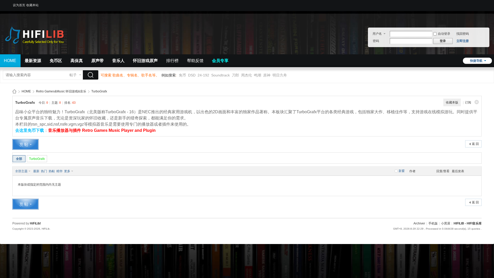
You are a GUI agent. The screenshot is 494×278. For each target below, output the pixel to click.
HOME (26, 91)
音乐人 (118, 60)
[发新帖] (25, 144)
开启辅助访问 (480, 3)
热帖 (52, 171)
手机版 (433, 223)
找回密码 (462, 34)
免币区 (56, 60)
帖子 (73, 75)
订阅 (468, 102)
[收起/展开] (476, 102)
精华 (59, 171)
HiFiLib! (35, 223)
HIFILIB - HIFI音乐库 (14, 91)
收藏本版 (452, 102)
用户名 (377, 34)
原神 (266, 75)
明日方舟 (279, 75)
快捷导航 (476, 61)
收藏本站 (32, 5)
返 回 (475, 144)
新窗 (402, 171)
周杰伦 (246, 75)
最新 (36, 171)
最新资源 (33, 60)
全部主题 (21, 171)
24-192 (203, 75)
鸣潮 (257, 75)
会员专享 (220, 60)
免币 (182, 75)
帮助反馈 (195, 60)
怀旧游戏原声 (145, 60)
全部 (19, 159)
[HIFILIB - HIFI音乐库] (41, 51)
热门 (44, 171)
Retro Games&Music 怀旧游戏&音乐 (61, 91)
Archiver (419, 223)
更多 (67, 171)
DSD (192, 75)
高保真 (76, 60)
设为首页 (19, 5)
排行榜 (172, 60)
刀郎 (235, 75)
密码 (376, 41)
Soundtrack (220, 75)
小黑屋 (445, 223)
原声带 (97, 60)
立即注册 (462, 41)
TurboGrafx (99, 91)
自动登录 (444, 34)
